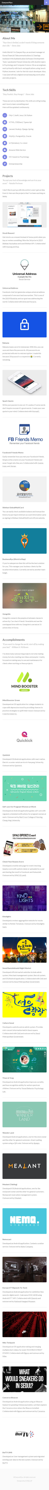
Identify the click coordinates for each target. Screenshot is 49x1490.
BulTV (5, 1463)
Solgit (5, 573)
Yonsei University (23, 62)
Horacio (33, 302)
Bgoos (26, 1353)
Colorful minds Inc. (10, 714)
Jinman (13, 466)
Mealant (18, 1198)
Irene (4, 466)
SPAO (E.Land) (20, 875)
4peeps (36, 1143)
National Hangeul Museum (24, 1301)
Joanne (40, 463)
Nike (4, 1356)
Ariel (24, 302)
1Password (13, 356)
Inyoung (9, 247)
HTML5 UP (28, 1481)
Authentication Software (23, 58)
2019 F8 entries (11, 298)
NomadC (35, 411)
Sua (17, 247)
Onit (41, 978)
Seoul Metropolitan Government (26, 982)
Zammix (34, 1298)
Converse (41, 1411)
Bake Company (27, 1246)
